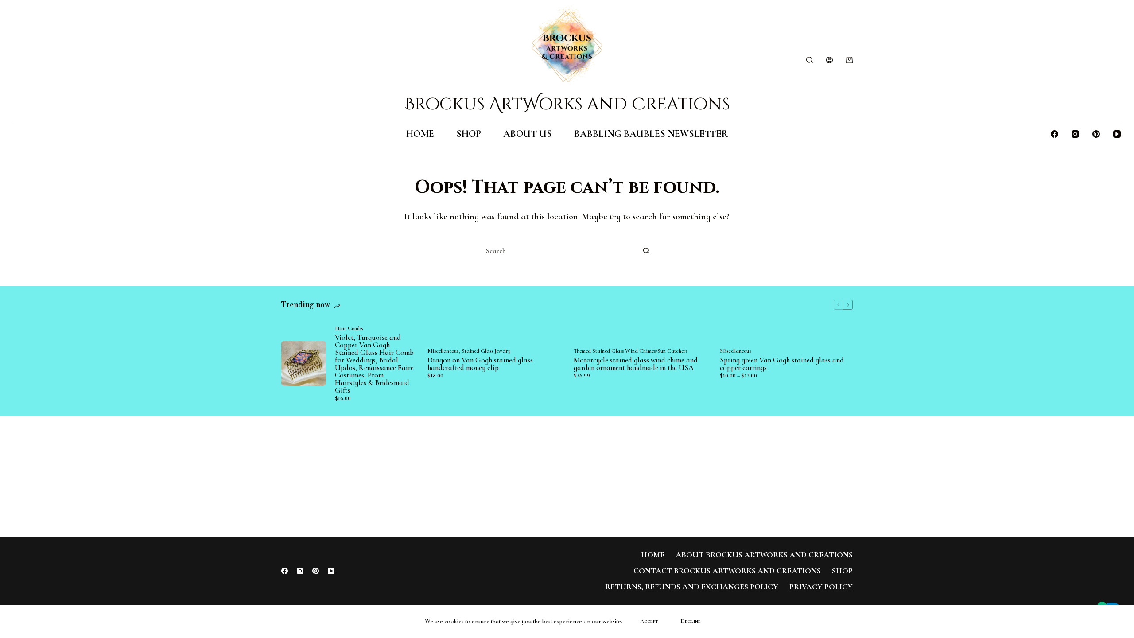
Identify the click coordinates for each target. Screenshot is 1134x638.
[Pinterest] (1096, 134)
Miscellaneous (442, 350)
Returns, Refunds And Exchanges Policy (691, 586)
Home (420, 134)
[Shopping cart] (849, 60)
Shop (468, 134)
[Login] (829, 60)
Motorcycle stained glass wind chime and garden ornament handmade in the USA (636, 363)
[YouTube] (1117, 134)
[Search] (809, 60)
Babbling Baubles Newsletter (651, 134)
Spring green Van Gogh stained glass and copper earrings (782, 363)
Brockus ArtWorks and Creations (567, 104)
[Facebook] (1054, 134)
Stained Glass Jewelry (486, 350)
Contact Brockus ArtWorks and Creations (727, 571)
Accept (649, 621)
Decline (690, 621)
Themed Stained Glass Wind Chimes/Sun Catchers (630, 350)
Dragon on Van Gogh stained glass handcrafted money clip (480, 363)
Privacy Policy (821, 586)
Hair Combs (349, 328)
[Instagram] (1075, 134)
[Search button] (646, 251)
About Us (527, 134)
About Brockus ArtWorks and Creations (764, 555)
